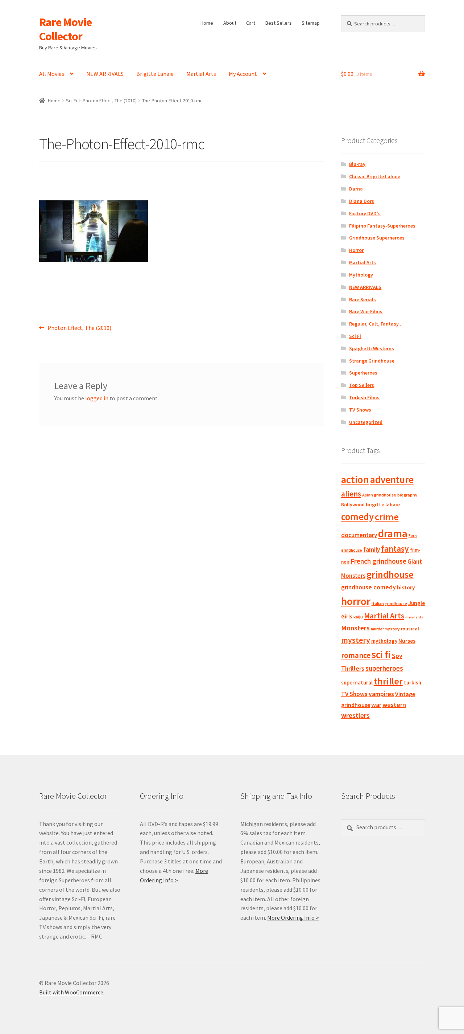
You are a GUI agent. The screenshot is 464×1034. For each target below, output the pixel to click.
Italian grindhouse (389, 603)
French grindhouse (378, 561)
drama (392, 533)
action (355, 479)
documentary (359, 535)
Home (206, 23)
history (406, 587)
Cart (250, 23)
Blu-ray (357, 164)
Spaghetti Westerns (371, 348)
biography (407, 495)
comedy (357, 517)
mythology (384, 640)
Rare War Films (365, 311)
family (371, 549)
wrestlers (355, 715)
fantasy (395, 548)
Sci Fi (71, 100)
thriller (388, 681)
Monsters (355, 628)
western (394, 704)
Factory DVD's (365, 213)
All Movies (51, 73)
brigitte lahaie (383, 504)
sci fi (381, 654)
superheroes (384, 668)
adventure (392, 479)
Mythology (361, 274)
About (229, 23)
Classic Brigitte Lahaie (374, 176)
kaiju (358, 617)
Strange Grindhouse (371, 360)
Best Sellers (278, 23)
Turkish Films (364, 397)
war (376, 705)
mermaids (414, 617)
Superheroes (363, 372)
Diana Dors (361, 201)
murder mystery (385, 629)
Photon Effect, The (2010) (110, 100)
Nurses (406, 640)
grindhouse (390, 574)
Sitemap (311, 23)
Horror (356, 250)
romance (355, 655)
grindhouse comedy (368, 587)
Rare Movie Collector (65, 29)
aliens (351, 494)
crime (387, 517)
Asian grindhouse (379, 495)
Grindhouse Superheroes (377, 237)
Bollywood (353, 505)
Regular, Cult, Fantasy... (376, 323)
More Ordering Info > (293, 917)
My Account (243, 73)
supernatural (357, 682)
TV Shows (360, 409)
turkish (412, 682)
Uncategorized (365, 422)
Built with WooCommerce (71, 992)
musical (410, 628)
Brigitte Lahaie (155, 73)
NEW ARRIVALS (105, 73)
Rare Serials (362, 299)
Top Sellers (361, 385)
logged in (96, 398)
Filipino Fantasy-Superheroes (382, 225)
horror (355, 601)
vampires (381, 694)
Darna (356, 188)
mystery (355, 640)
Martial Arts (201, 73)
